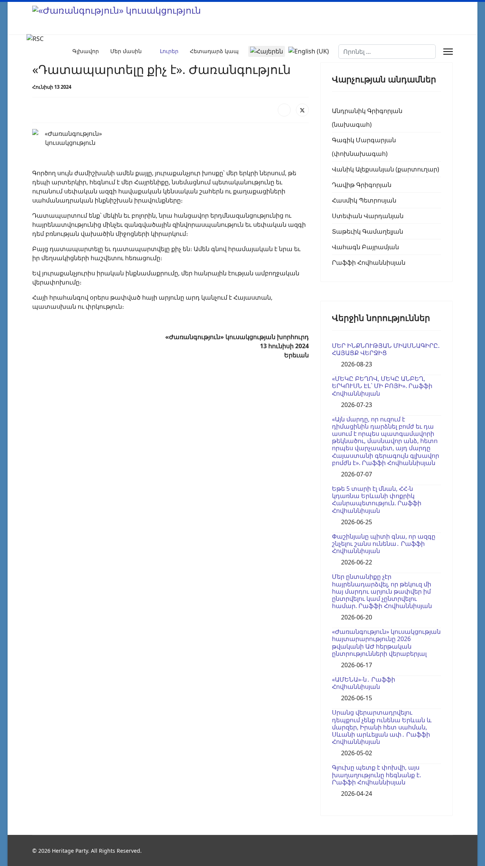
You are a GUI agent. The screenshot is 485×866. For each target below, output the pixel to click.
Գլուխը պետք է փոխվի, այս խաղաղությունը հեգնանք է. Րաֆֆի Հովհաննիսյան (376, 774)
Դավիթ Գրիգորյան (361, 185)
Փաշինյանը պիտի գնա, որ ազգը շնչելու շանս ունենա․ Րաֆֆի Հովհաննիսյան (383, 543)
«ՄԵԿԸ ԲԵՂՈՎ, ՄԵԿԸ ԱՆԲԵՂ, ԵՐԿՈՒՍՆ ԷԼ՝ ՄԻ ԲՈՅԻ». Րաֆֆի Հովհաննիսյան (382, 385)
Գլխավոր (85, 51)
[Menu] (448, 52)
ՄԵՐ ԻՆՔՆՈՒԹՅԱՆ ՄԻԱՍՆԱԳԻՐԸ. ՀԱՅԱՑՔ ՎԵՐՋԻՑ (386, 349)
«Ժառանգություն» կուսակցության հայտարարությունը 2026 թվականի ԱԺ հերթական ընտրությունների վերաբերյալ (386, 642)
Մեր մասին (126, 51)
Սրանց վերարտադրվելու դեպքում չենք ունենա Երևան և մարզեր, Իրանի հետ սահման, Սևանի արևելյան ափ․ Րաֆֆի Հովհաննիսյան (382, 727)
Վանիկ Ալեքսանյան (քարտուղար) (385, 169)
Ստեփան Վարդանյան (368, 216)
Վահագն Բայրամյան (365, 247)
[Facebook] (284, 110)
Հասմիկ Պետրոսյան (364, 200)
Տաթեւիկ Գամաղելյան (367, 231)
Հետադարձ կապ (214, 51)
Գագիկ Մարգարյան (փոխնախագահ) (364, 147)
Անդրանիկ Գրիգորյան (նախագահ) (367, 118)
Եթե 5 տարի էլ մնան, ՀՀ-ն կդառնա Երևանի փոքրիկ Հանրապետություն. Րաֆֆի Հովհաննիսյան (376, 499)
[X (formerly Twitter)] (302, 110)
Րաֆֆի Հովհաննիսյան (368, 262)
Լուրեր (169, 51)
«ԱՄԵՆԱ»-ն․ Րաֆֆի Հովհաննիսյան (363, 683)
